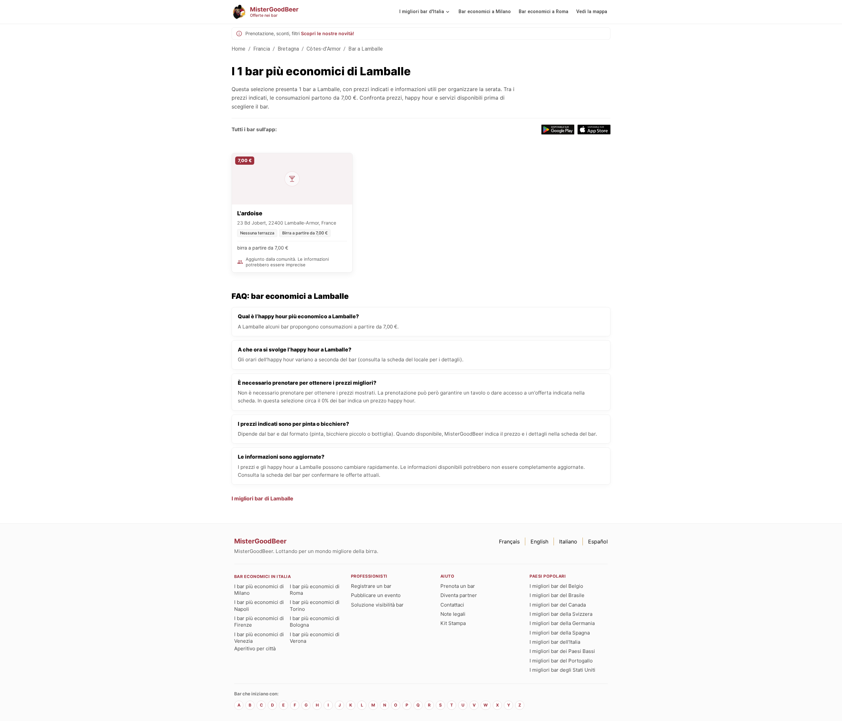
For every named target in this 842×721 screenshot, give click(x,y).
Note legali (452, 614)
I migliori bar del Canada (558, 605)
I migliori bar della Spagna (560, 633)
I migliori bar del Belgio (556, 586)
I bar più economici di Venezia (259, 637)
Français (509, 541)
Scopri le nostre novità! (327, 33)
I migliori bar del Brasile (557, 595)
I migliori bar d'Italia (421, 11)
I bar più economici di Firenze (259, 621)
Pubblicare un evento (376, 595)
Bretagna (288, 49)
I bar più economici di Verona (314, 637)
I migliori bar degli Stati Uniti (562, 670)
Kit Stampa (453, 623)
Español (598, 541)
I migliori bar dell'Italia (555, 642)
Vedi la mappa (591, 11)
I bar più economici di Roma (314, 589)
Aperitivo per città (255, 648)
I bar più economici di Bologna (314, 621)
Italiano (568, 541)
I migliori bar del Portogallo (561, 661)
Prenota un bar (457, 586)
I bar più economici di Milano (259, 589)
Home (239, 49)
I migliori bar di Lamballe (262, 498)
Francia (261, 49)
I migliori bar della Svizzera (561, 614)
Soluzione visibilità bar (377, 605)
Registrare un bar (371, 586)
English (539, 541)
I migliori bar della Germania (562, 623)
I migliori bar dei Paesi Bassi (562, 651)
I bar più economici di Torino (314, 605)
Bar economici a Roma (543, 11)
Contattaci (452, 605)
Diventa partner (458, 595)
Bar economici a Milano (484, 11)
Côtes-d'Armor (324, 49)
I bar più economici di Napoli (259, 605)
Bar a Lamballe (365, 49)
